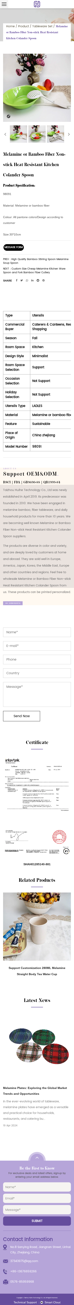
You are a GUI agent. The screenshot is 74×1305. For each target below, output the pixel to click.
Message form (14, 247)
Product (23, 26)
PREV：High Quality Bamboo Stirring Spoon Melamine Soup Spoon (35, 261)
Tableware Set (42, 26)
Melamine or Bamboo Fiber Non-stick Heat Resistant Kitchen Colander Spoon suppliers (37, 530)
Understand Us (14, 603)
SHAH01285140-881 (37, 864)
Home (10, 26)
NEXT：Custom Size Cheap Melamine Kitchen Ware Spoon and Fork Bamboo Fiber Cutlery (34, 271)
